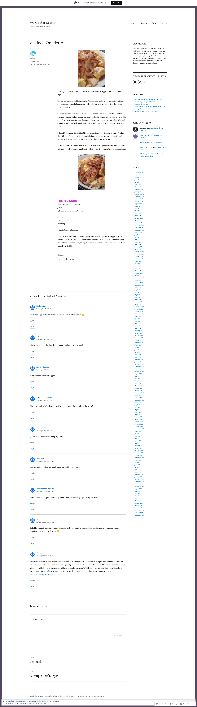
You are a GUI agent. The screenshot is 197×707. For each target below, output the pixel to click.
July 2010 (137, 347)
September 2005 (139, 486)
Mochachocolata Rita (45, 489)
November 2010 (139, 338)
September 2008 (139, 400)
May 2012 (137, 295)
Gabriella (40, 553)
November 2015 (139, 196)
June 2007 (137, 436)
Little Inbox (41, 306)
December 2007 (139, 422)
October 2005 (139, 484)
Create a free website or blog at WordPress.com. (60, 696)
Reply (32, 327)
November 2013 (139, 254)
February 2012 (139, 302)
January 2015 (138, 220)
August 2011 (138, 316)
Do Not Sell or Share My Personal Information (90, 696)
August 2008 (138, 402)
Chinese (32, 64)
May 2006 (137, 467)
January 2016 (138, 192)
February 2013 (139, 273)
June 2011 (137, 321)
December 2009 (139, 364)
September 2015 (139, 201)
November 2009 (139, 367)
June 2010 (137, 350)
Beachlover (41, 428)
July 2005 (137, 491)
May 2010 (137, 352)
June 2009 (137, 379)
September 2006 (139, 458)
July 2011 (137, 319)
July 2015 (137, 206)
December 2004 (139, 508)
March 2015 (138, 216)
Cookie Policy (43, 703)
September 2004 (139, 515)
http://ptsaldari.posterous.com (42, 574)
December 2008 (139, 393)
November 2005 (139, 482)
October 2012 (139, 283)
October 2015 (139, 199)
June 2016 (137, 180)
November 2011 (139, 309)
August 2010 (138, 345)
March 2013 (138, 271)
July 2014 (137, 235)
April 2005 (138, 498)
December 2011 (139, 307)
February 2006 (139, 474)
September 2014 (139, 230)
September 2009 (139, 371)
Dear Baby (159, 143)
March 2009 (138, 386)
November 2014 (139, 225)
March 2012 (138, 299)
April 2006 (138, 470)
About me (131, 23)
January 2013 (138, 276)
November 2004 (139, 510)
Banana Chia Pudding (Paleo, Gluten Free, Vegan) (149, 99)
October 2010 (139, 340)
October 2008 (139, 398)
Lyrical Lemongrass (44, 397)
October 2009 (139, 369)
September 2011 (139, 314)
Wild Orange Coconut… (147, 154)
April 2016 (138, 184)
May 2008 (137, 410)
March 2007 (138, 443)
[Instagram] (145, 82)
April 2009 (138, 383)
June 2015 (137, 208)
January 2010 (138, 362)
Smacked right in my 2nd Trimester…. (146, 102)
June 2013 (137, 266)
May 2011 (137, 323)
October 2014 (139, 228)
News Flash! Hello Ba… (146, 143)
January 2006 (138, 477)
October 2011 (139, 311)
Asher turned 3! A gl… (146, 147)
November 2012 (139, 280)
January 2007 (138, 448)
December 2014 (139, 223)
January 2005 (138, 505)
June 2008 (137, 407)
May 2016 (137, 182)
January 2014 (138, 249)
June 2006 (137, 465)
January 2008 (138, 419)
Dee (38, 519)
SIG (37, 336)
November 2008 (139, 395)
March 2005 (138, 501)
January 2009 (138, 390)
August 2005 (138, 489)
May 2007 (137, 438)
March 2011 (138, 328)
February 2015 (139, 218)
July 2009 (137, 376)
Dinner (38, 64)
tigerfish (40, 458)
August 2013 (138, 261)
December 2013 (139, 252)
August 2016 (138, 175)
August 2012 (138, 287)
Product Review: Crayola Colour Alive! (146, 111)
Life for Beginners (43, 367)
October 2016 (139, 172)
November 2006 (139, 453)
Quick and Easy (45, 64)
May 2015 (137, 211)
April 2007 (138, 441)
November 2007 (139, 424)
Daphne (32, 58)
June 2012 (137, 292)
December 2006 (139, 450)
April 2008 (138, 412)
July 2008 (137, 405)
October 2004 (139, 513)
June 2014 (137, 237)
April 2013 (138, 268)
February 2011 (139, 331)
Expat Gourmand (145, 135)
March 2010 (138, 357)
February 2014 (139, 247)
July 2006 (137, 462)
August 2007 (138, 431)
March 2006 (138, 472)
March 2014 (138, 244)
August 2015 (138, 204)
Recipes (144, 23)
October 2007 (139, 426)
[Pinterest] (140, 82)
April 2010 (138, 355)
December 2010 (139, 335)
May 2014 (137, 240)
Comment (118, 636)
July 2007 (137, 434)
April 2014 (138, 242)
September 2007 (139, 429)
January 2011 (138, 333)
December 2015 (139, 194)
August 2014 (138, 232)
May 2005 (137, 496)
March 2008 (138, 414)
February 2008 (139, 417)
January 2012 (138, 304)
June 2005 (137, 493)
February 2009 (139, 388)
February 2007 (139, 446)
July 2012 (137, 290)
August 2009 (138, 374)
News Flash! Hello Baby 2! (142, 104)
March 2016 (138, 187)
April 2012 (138, 297)
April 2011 (138, 326)
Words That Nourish (43, 23)
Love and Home (158, 23)
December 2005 (139, 479)
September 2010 (139, 343)
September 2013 (139, 259)
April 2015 (138, 213)
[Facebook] (135, 82)
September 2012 (139, 285)
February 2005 (139, 503)
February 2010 (139, 359)
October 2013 (139, 256)
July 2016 (137, 177)
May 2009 (137, 381)
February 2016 (139, 189)
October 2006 (139, 455)
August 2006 (138, 460)
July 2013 (137, 264)
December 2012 (139, 278)
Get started (117, 3)
